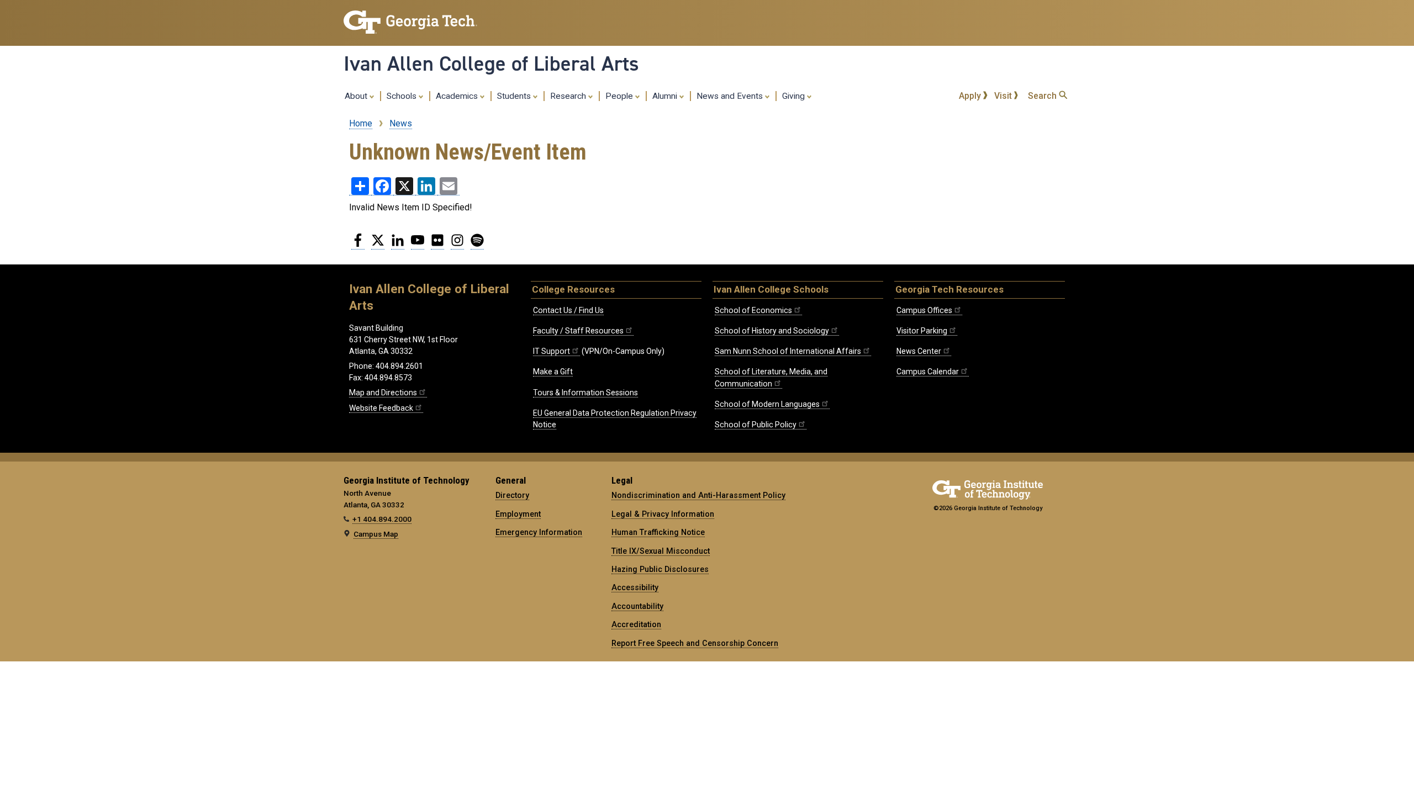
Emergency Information (538, 532)
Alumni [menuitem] (665, 96)
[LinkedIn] (397, 245)
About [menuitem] (357, 96)
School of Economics (753, 310)
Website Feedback (381, 408)
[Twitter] (377, 245)
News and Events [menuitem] (731, 96)
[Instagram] (457, 245)
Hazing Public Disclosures (660, 569)
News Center (918, 351)
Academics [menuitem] (458, 96)
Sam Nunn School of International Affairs (788, 351)
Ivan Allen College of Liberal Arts (491, 63)
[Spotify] (477, 245)
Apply (971, 96)
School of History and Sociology (772, 330)
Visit (1004, 96)
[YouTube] (417, 245)
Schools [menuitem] (403, 96)
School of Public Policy (755, 424)
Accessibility (634, 587)
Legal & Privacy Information (662, 514)
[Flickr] (437, 245)
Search (1043, 96)
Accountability (637, 606)
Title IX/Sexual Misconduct (660, 551)
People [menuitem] (620, 96)
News (400, 123)
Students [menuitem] (515, 96)
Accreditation (636, 624)
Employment (518, 514)
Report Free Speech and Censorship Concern (694, 643)
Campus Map (376, 533)
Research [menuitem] (569, 96)
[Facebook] (358, 245)
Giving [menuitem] (794, 96)
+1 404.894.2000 (381, 519)
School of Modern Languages (767, 404)
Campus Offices (924, 310)
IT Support (551, 351)
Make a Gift (553, 371)
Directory (512, 495)
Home (360, 123)
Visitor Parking (921, 330)
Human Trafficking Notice (658, 532)
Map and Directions (383, 392)
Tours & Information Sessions (585, 392)
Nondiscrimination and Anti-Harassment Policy (698, 495)
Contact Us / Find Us (568, 310)
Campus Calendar (927, 371)
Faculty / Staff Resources (578, 330)
